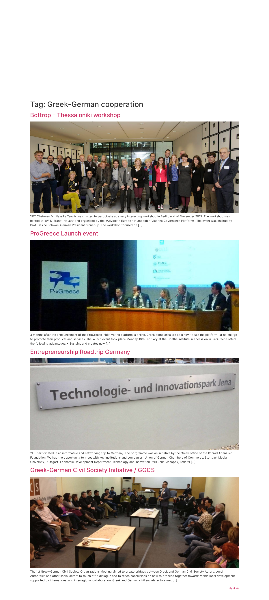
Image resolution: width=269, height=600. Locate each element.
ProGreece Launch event (64, 233)
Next (234, 588)
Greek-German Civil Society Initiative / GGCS (92, 470)
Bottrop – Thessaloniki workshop (75, 115)
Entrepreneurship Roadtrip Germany (80, 351)
